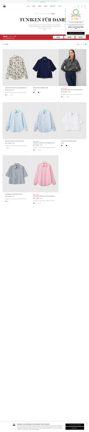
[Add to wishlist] (4, 50)
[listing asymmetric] (81, 44)
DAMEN (33, 6)
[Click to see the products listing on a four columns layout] (83, 44)
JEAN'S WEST (52, 6)
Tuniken (44, 29)
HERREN (39, 6)
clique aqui (37, 429)
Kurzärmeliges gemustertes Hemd (13, 194)
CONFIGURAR (74, 428)
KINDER (45, 6)
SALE (28, 6)
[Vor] (62, 2)
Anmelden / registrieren (75, 33)
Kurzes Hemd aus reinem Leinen (40, 87)
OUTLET (60, 6)
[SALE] (44, 37)
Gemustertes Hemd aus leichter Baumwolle (16, 87)
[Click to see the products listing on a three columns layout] (85, 44)
